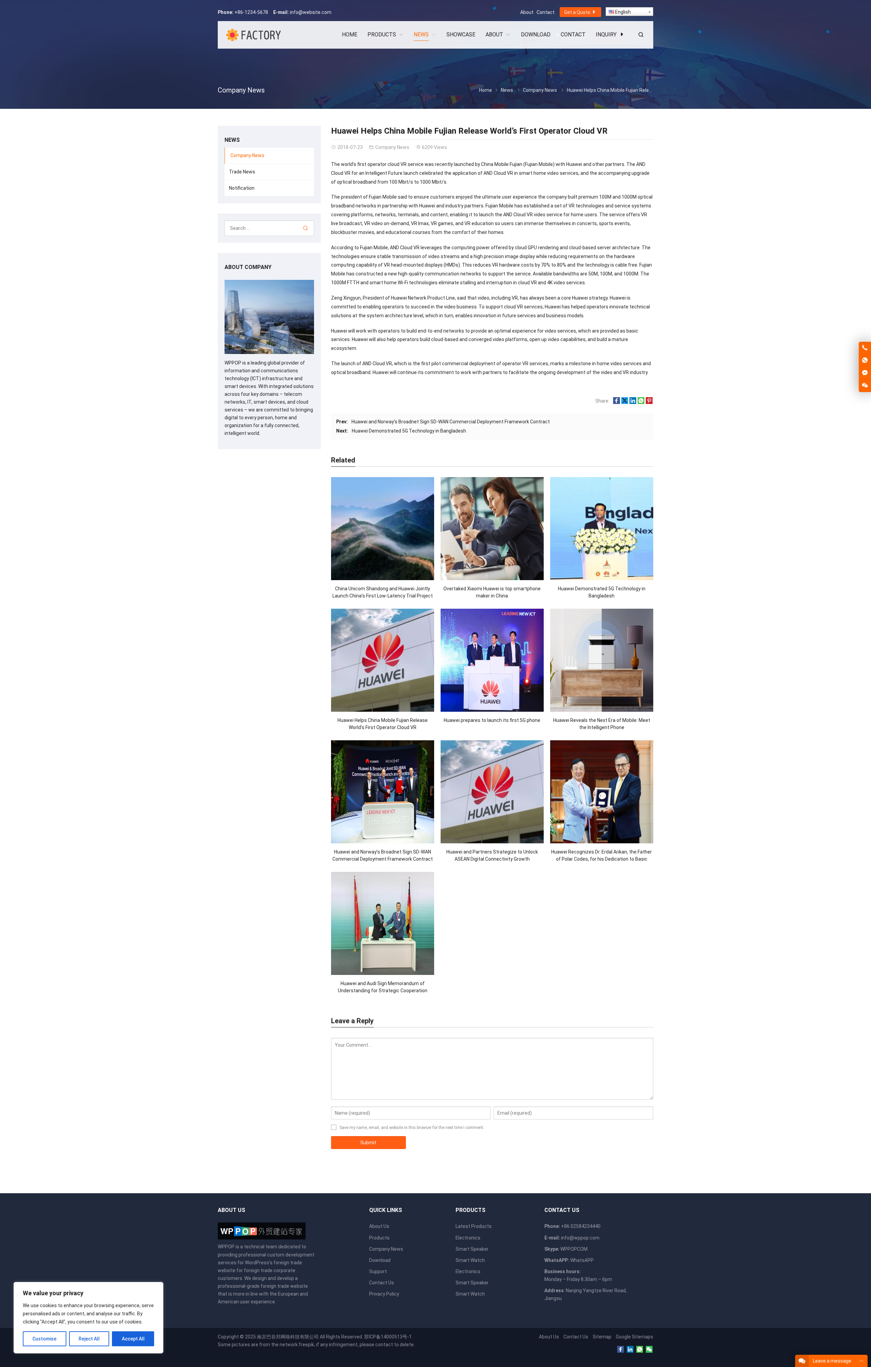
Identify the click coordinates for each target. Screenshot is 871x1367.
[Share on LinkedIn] (633, 402)
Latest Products (474, 1226)
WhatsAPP (582, 1260)
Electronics (468, 1238)
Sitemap (602, 1336)
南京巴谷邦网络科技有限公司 (288, 1336)
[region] (88, 1317)
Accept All (133, 1338)
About (526, 12)
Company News (241, 90)
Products (379, 1238)
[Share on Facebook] (616, 402)
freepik (306, 1344)
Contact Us (381, 1282)
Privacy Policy (384, 1294)
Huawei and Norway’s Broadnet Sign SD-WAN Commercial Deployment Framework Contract (450, 421)
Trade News (242, 171)
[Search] (305, 228)
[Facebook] (621, 1349)
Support (378, 1271)
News (507, 90)
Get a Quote (577, 12)
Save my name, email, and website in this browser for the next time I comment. (412, 1127)
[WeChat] (649, 1349)
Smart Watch (470, 1260)
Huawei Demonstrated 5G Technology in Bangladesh (409, 431)
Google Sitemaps (634, 1336)
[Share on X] (625, 402)
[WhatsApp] (640, 1349)
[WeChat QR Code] (865, 385)
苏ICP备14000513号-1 (388, 1336)
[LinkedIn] (630, 1349)
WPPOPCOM (574, 1249)
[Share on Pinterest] (649, 402)
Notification (241, 188)
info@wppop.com (580, 1238)
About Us (379, 1226)
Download (380, 1260)
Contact (546, 12)
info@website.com (310, 12)
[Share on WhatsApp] (641, 402)
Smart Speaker (472, 1249)
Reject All (89, 1338)
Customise (44, 1338)
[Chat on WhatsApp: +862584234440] (865, 360)
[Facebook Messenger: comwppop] (865, 373)
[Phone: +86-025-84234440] (865, 348)
